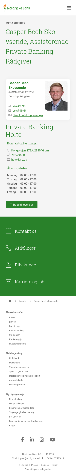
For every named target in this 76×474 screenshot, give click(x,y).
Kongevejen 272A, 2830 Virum (30, 150)
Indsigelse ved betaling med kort (24, 375)
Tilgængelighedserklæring (21, 412)
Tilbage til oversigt (21, 205)
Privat (12, 317)
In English (23, 464)
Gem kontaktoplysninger (28, 115)
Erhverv (12, 321)
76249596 (19, 106)
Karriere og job (29, 281)
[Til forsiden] (17, 11)
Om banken (14, 334)
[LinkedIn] (32, 440)
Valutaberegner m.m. (19, 367)
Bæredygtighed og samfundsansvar (26, 421)
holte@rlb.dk (19, 159)
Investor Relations (17, 343)
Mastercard (14, 362)
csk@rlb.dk (19, 110)
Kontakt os (26, 231)
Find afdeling (15, 399)
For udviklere (15, 416)
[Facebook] (22, 440)
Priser (54, 464)
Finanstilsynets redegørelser (38, 469)
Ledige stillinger (16, 403)
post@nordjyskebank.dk (31, 458)
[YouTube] (52, 440)
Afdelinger (25, 248)
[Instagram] (42, 440)
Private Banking (16, 330)
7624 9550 (18, 155)
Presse (34, 464)
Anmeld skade (16, 380)
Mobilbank (14, 358)
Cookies (45, 464)
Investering (14, 326)
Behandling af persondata (21, 407)
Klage (12, 425)
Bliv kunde (25, 265)
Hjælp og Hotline (17, 384)
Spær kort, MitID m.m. (19, 371)
